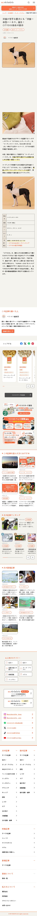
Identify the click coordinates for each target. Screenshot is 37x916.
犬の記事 (10, 13)
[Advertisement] (18, 91)
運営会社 (5, 891)
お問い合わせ (6, 905)
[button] (28, 386)
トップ (4, 13)
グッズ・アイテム (19, 13)
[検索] (28, 2)
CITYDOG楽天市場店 (15, 245)
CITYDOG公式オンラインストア (19, 243)
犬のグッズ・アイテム (17, 30)
